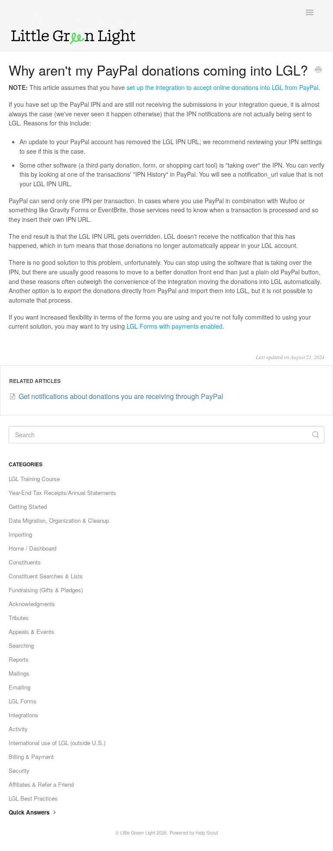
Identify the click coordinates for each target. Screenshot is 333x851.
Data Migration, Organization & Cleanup (59, 520)
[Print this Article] (318, 70)
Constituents (25, 562)
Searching (21, 645)
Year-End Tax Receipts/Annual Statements (62, 492)
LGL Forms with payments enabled (174, 326)
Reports (19, 659)
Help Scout (207, 832)
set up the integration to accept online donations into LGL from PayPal (222, 87)
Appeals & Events (31, 631)
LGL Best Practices (33, 798)
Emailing (19, 687)
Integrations (23, 715)
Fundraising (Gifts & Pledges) (46, 590)
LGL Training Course (34, 479)
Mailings (19, 673)
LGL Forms (22, 701)
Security (19, 770)
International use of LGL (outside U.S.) (57, 743)
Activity (18, 729)
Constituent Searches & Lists (46, 576)
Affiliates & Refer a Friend (41, 784)
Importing (20, 534)
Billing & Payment (31, 756)
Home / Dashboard (32, 548)
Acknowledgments (32, 604)
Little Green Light (137, 832)
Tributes (19, 618)
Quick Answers (30, 812)
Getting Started (28, 506)
